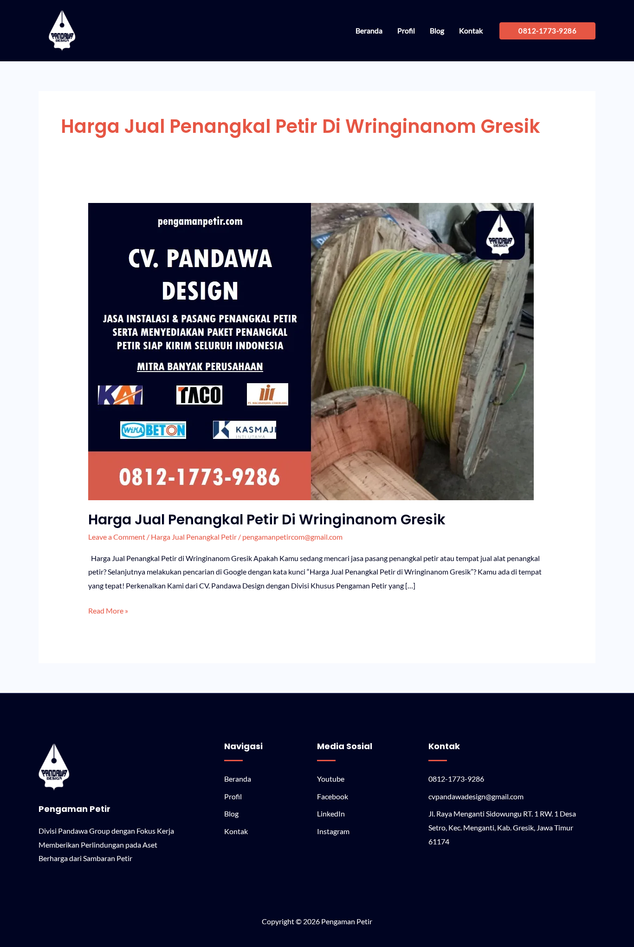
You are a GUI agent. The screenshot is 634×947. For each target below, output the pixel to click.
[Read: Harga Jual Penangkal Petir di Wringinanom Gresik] (311, 350)
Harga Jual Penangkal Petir (194, 536)
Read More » (108, 609)
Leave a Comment (116, 536)
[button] (547, 30)
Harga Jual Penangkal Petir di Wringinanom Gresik (267, 519)
